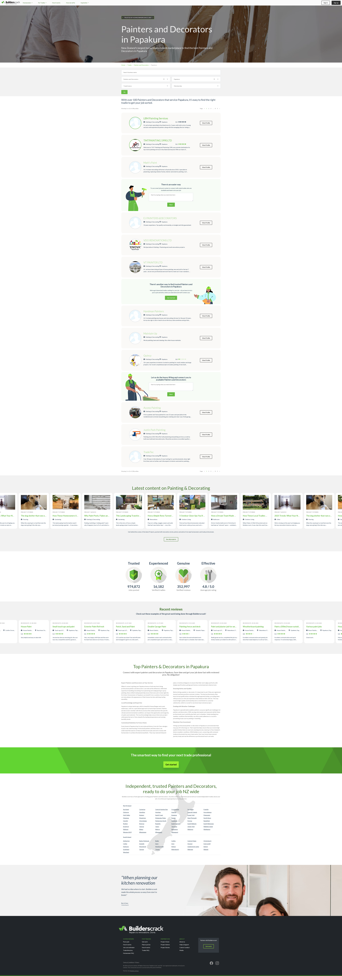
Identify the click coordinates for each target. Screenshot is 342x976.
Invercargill (207, 844)
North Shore (207, 818)
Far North (190, 809)
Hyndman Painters (153, 311)
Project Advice (165, 944)
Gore (156, 844)
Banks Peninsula (144, 841)
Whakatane (142, 832)
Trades (129, 65)
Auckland (126, 809)
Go (124, 92)
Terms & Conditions (128, 962)
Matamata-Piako (160, 818)
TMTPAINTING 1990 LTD (157, 140)
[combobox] (145, 79)
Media (181, 950)
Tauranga (174, 826)
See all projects (171, 539)
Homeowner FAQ (128, 953)
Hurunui (189, 844)
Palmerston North (160, 821)
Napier (173, 818)
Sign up (336, 3)
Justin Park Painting (154, 429)
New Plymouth (192, 818)
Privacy (137, 962)
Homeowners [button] (27, 3)
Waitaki (206, 849)
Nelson (173, 846)
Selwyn (206, 846)
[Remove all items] (163, 79)
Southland (126, 849)
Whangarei (174, 832)
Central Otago (191, 841)
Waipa (141, 829)
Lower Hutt (191, 815)
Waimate (190, 849)
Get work (145, 942)
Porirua (189, 821)
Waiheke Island (208, 826)
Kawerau (174, 815)
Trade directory (128, 950)
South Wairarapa (209, 824)
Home (123, 65)
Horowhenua (207, 812)
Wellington (207, 829)
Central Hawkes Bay (161, 809)
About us (182, 942)
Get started (171, 298)
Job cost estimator (129, 947)
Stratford (126, 826)
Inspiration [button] (84, 3)
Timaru (157, 849)
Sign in (326, 3)
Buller (157, 841)
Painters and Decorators (141, 65)
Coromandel (175, 809)
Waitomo (190, 829)
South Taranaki (175, 824)
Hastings (158, 812)
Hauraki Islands (192, 812)
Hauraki (173, 812)
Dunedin (141, 844)
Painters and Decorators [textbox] (130, 79)
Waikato (125, 829)
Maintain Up (150, 333)
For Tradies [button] (41, 3)
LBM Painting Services (155, 118)
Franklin (206, 809)
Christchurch (207, 841)
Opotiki (125, 821)
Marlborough (159, 846)
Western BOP (127, 832)
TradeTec (148, 452)
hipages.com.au (134, 971)
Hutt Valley (126, 815)
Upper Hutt (191, 826)
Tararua (141, 826)
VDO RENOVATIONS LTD (157, 240)
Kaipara (141, 815)
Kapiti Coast (159, 815)
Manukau (126, 818)
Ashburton (126, 841)
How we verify (70, 3)
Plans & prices (146, 944)
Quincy (147, 355)
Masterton (142, 818)
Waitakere (174, 829)
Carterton (142, 809)
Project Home (165, 942)
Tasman (141, 849)
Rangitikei (207, 821)
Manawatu (207, 815)
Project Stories (165, 947)
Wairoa (157, 829)
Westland (126, 852)
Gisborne (126, 812)
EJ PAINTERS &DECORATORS (160, 218)
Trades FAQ (145, 950)
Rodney (125, 824)
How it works (56, 3)
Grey (172, 844)
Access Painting (152, 407)
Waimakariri (175, 849)
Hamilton (142, 812)
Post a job (126, 942)
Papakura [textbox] (177, 79)
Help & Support (184, 944)
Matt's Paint (150, 162)
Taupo (157, 826)
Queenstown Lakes (193, 846)
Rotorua (141, 824)
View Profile (206, 123)
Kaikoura (126, 846)
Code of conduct (184, 947)
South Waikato (191, 824)
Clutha (125, 844)
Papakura (174, 821)
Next (171, 204)
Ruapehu (157, 824)
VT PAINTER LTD (153, 262)
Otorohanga (143, 821)
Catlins (173, 841)
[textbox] (143, 86)
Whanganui (158, 832)
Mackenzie (142, 846)
